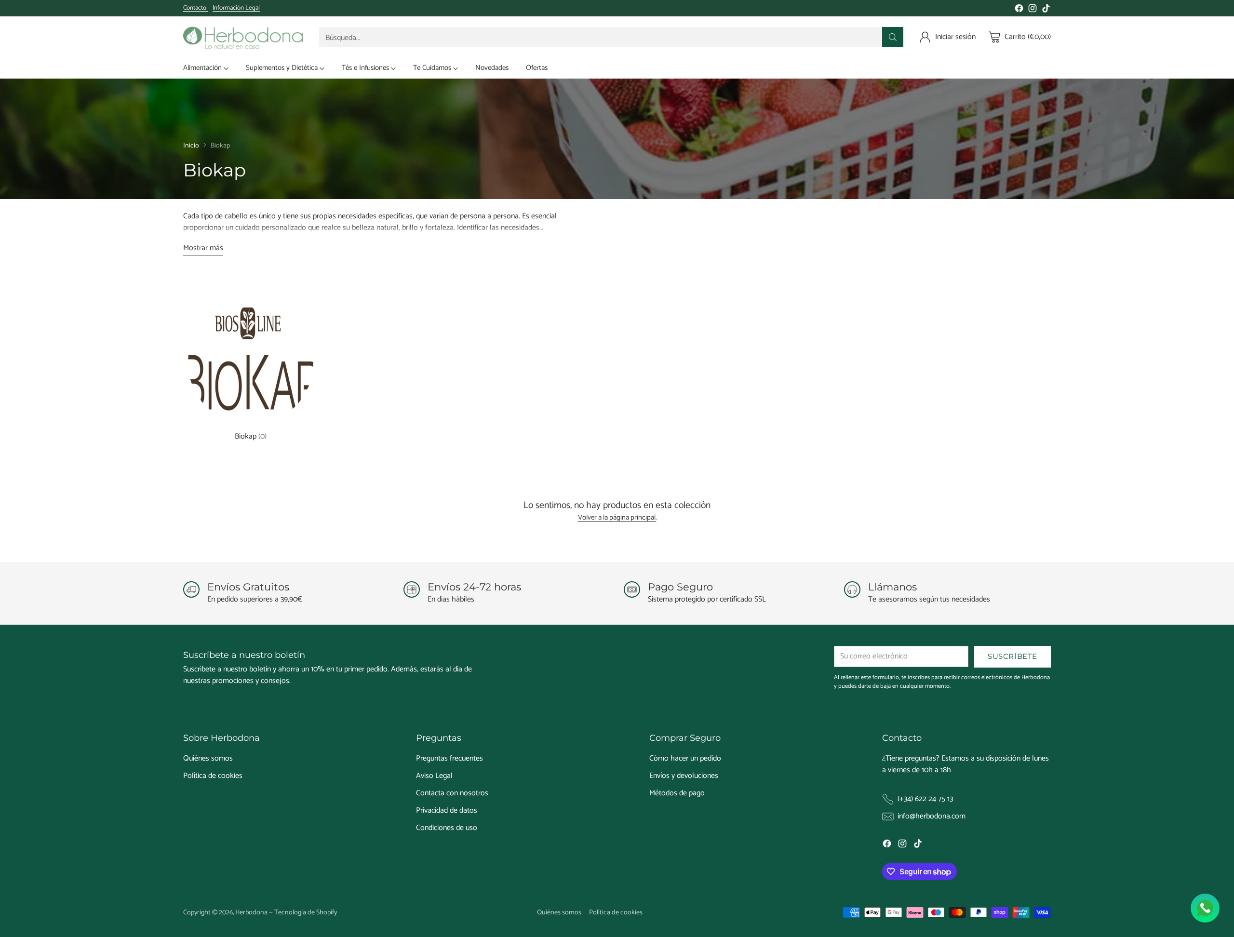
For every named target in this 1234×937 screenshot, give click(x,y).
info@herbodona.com (932, 816)
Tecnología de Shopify (305, 912)
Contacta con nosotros (452, 793)
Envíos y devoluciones (683, 775)
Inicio (191, 145)
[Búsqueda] (892, 37)
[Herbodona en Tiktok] (1046, 10)
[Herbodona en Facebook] (1019, 10)
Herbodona (251, 912)
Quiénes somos (208, 758)
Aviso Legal (434, 775)
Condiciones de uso (446, 827)
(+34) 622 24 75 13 (925, 799)
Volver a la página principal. (617, 517)
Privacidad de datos (446, 810)
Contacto (195, 8)
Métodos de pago (677, 793)
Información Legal (236, 8)
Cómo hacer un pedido (685, 758)
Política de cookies (212, 775)
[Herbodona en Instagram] (1032, 10)
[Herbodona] (243, 37)
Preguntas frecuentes (449, 758)
